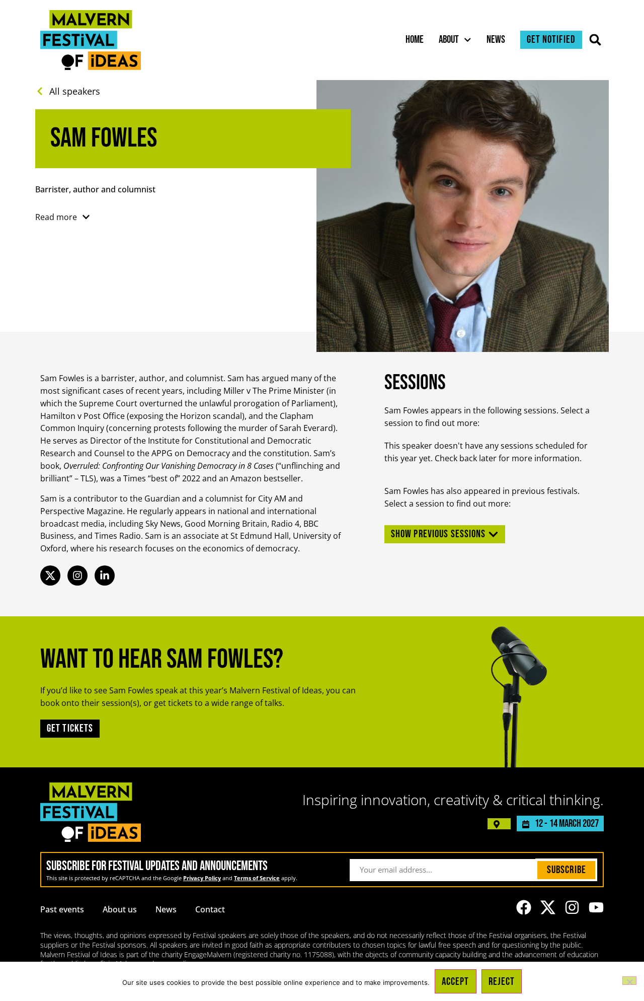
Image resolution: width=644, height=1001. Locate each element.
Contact (210, 909)
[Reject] (629, 980)
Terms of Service (257, 878)
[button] (595, 40)
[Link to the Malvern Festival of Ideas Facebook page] (523, 907)
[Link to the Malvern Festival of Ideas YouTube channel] (596, 907)
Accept (455, 981)
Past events (62, 909)
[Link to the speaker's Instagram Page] (77, 575)
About (449, 40)
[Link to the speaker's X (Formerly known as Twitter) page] (50, 575)
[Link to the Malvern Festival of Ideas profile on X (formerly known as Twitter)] (547, 907)
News (496, 40)
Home (415, 40)
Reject (502, 981)
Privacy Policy (202, 878)
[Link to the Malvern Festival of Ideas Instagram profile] (572, 907)
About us (120, 909)
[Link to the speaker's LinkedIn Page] (105, 575)
